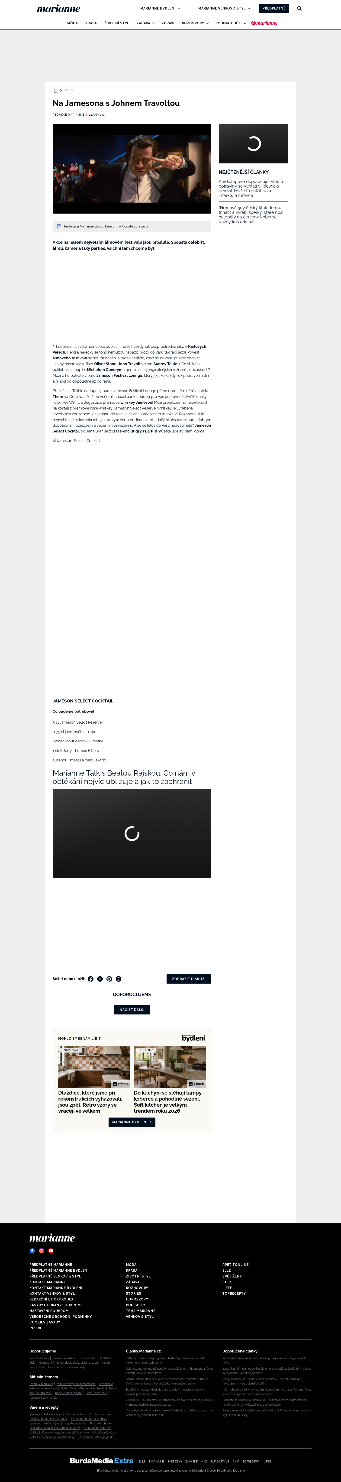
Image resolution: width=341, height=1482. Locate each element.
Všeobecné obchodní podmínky (60, 1317)
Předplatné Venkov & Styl (55, 1276)
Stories (133, 1293)
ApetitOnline (235, 1265)
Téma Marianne (140, 1311)
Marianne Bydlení (158, 8)
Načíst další (132, 1010)
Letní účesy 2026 (96, 1393)
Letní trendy (56, 1367)
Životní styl (116, 23)
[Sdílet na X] (100, 979)
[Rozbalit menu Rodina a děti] (244, 23)
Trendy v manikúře (41, 1384)
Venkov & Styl (140, 1317)
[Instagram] (41, 1251)
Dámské (192, 1461)
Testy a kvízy (87, 1358)
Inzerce (37, 1328)
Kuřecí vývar (52, 1423)
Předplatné (274, 8)
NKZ (204, 1461)
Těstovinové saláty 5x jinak (95, 1437)
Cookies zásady (44, 1322)
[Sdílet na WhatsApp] (118, 979)
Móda (72, 23)
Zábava (143, 23)
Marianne (156, 1461)
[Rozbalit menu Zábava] (152, 23)
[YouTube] (51, 1251)
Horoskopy (137, 1299)
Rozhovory (193, 23)
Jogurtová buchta (75, 1423)
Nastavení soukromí (49, 1311)
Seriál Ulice (68, 1388)
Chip (226, 1282)
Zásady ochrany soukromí (55, 1305)
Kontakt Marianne (47, 1282)
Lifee (227, 1288)
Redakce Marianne (68, 114)
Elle (226, 1270)
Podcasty (135, 1305)
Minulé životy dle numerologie (76, 1384)
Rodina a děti (229, 23)
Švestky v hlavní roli (78, 1414)
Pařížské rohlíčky (101, 1423)
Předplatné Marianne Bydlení (59, 1270)
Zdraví (168, 23)
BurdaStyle (220, 1461)
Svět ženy (232, 1276)
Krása (91, 23)
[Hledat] (299, 8)
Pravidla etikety (39, 1358)
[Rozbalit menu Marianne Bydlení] (178, 8)
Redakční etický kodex (51, 1299)
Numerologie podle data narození (77, 1362)
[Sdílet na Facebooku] (90, 979)
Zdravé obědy (76, 1367)
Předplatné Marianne (50, 1265)
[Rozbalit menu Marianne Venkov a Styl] (248, 8)
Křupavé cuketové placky (45, 1414)
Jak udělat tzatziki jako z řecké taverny (55, 1428)
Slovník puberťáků (64, 1358)
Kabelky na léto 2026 (68, 1393)
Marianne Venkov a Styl (222, 8)
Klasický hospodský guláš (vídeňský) (65, 1432)
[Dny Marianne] (264, 23)
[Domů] (62, 8)
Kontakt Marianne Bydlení (55, 1288)
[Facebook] (32, 1251)
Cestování (45, 1362)
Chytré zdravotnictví (92, 1388)
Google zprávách (135, 226)
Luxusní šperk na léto (44, 1397)
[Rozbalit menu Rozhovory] (206, 23)
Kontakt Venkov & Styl (52, 1293)
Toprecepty (234, 1293)
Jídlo (68, 90)
